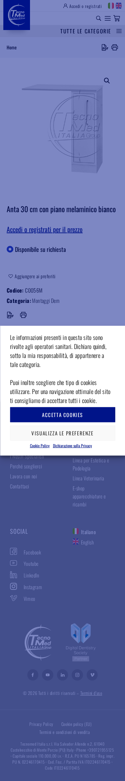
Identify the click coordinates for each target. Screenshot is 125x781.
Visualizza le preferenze (62, 433)
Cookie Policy (40, 445)
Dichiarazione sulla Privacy (72, 445)
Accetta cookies (62, 414)
